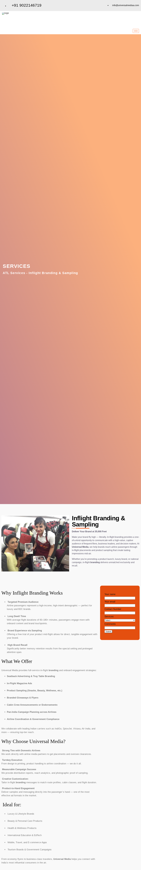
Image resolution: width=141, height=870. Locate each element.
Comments (110, 624)
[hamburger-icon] (136, 31)
